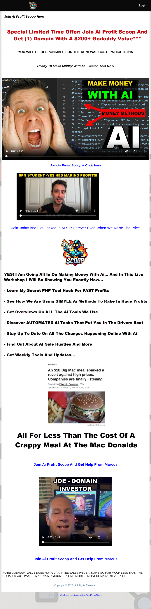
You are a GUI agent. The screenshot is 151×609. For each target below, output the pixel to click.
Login (142, 5)
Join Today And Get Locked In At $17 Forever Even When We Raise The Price (75, 228)
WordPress (64, 595)
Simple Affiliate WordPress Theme (87, 595)
